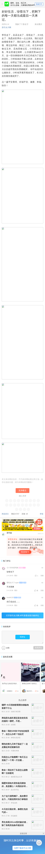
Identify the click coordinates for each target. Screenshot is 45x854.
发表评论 (38, 648)
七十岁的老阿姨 (12, 568)
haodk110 (10, 597)
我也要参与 (25, 552)
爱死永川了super (13, 583)
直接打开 (39, 4)
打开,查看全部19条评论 (22, 615)
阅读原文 (5, 514)
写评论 (22, 637)
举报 (41, 514)
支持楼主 (22, 490)
